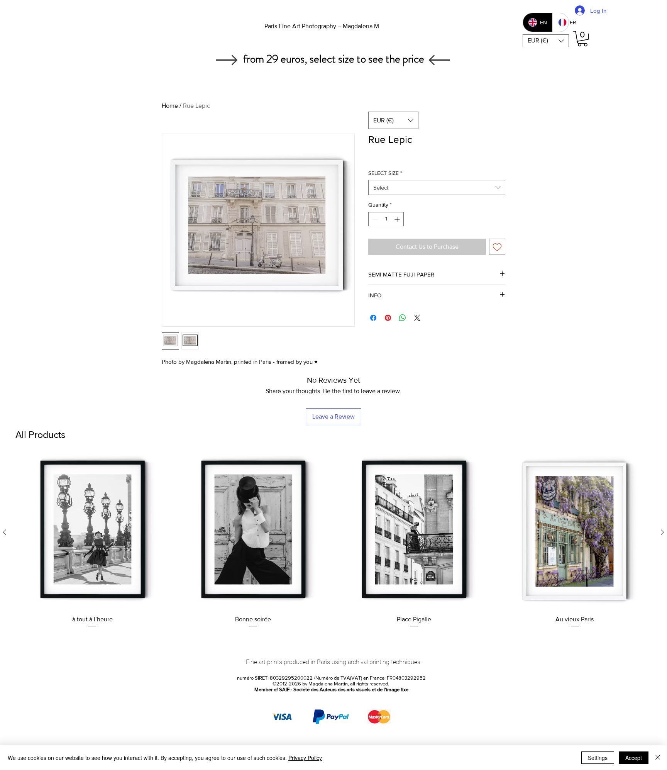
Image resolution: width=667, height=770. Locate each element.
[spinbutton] (386, 219)
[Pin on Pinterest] (388, 317)
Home (170, 105)
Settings (598, 758)
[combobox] (436, 187)
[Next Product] (662, 532)
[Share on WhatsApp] (402, 317)
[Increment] (398, 219)
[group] (333, 542)
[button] (546, 40)
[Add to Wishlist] (497, 247)
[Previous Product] (4, 532)
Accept (633, 758)
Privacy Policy (305, 758)
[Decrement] (374, 219)
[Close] (657, 757)
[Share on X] (417, 317)
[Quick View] (92, 532)
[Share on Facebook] (373, 317)
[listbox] (546, 40)
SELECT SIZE (385, 173)
